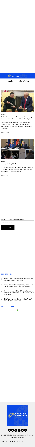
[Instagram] (15, 430)
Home (3, 441)
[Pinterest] (19, 430)
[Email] (25, 430)
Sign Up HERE (10, 441)
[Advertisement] (17, 18)
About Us (20, 441)
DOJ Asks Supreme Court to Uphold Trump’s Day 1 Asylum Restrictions (18, 300)
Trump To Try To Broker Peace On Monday (17, 164)
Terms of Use (7, 443)
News (3, 114)
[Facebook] (9, 430)
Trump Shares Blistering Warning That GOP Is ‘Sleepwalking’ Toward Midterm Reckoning (18, 285)
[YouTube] (22, 430)
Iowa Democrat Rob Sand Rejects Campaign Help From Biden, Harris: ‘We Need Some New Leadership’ (19, 292)
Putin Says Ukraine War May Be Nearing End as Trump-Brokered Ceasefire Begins (16, 118)
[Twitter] (12, 430)
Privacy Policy (18, 443)
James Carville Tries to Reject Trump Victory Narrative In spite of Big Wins (18, 279)
